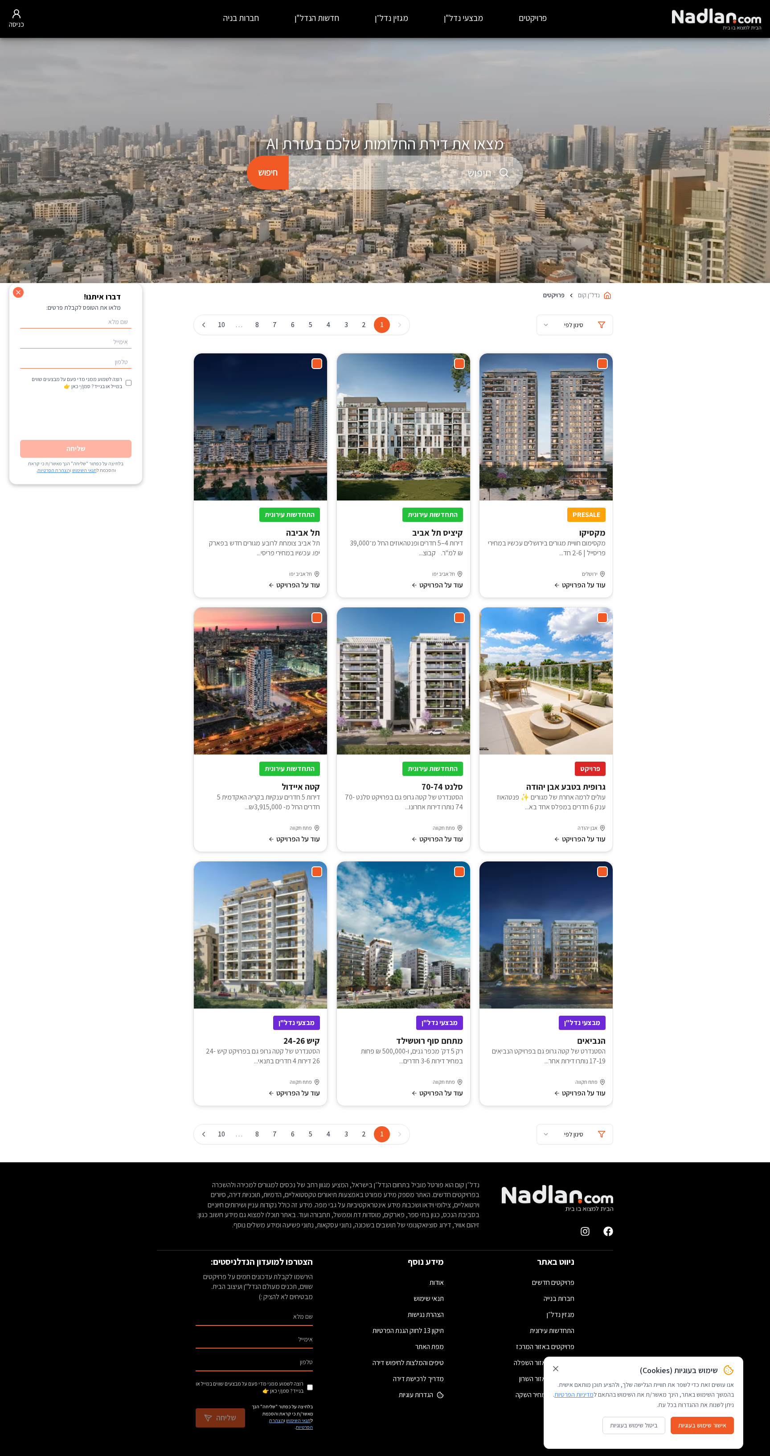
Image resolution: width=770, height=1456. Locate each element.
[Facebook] (608, 1231)
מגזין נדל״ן (391, 18)
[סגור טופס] (18, 292)
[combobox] (406, 172)
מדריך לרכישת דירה (418, 1378)
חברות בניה (241, 18)
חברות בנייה (559, 1298)
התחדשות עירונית (552, 1330)
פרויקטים (533, 18)
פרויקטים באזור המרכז (545, 1346)
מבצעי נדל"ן (463, 18)
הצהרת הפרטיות (53, 470)
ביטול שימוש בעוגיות (634, 1425)
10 (221, 324)
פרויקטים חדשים (553, 1282)
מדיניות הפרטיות (574, 1394)
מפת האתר (429, 1346)
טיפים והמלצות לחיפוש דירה (408, 1362)
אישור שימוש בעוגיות (702, 1425)
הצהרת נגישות (426, 1314)
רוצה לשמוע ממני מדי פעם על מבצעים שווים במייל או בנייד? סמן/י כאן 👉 (249, 1387)
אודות (437, 1282)
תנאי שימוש (429, 1298)
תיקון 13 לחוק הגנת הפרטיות (408, 1330)
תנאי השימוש (298, 1420)
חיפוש (268, 172)
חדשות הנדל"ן (317, 18)
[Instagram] (585, 1231)
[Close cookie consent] (556, 1369)
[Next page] (204, 325)
